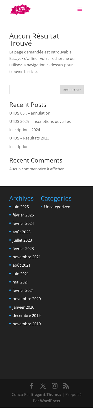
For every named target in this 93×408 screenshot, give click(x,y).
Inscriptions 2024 (24, 129)
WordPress (50, 400)
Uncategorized (57, 206)
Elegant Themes (46, 394)
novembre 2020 (27, 298)
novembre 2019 (27, 323)
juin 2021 (21, 273)
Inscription (19, 146)
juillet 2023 (22, 240)
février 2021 (23, 290)
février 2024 (23, 223)
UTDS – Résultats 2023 (29, 138)
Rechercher (72, 89)
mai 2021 (21, 282)
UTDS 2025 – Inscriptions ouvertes (40, 121)
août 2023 (22, 232)
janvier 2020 (23, 307)
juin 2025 (21, 206)
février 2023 (23, 248)
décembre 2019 (27, 315)
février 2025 (23, 215)
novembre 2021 (27, 256)
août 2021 (22, 265)
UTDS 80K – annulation (29, 113)
